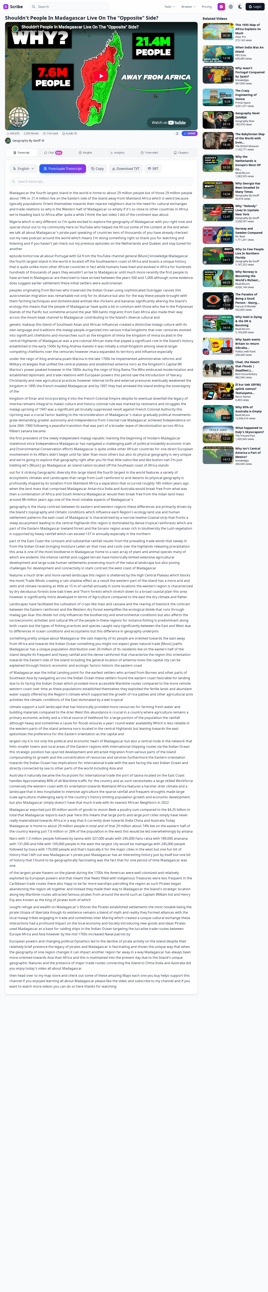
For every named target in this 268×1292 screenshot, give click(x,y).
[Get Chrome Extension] (221, 6)
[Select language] (231, 7)
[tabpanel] (101, 577)
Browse (187, 7)
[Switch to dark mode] (240, 6)
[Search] (32, 6)
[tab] (21, 152)
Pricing (207, 7)
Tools (167, 7)
